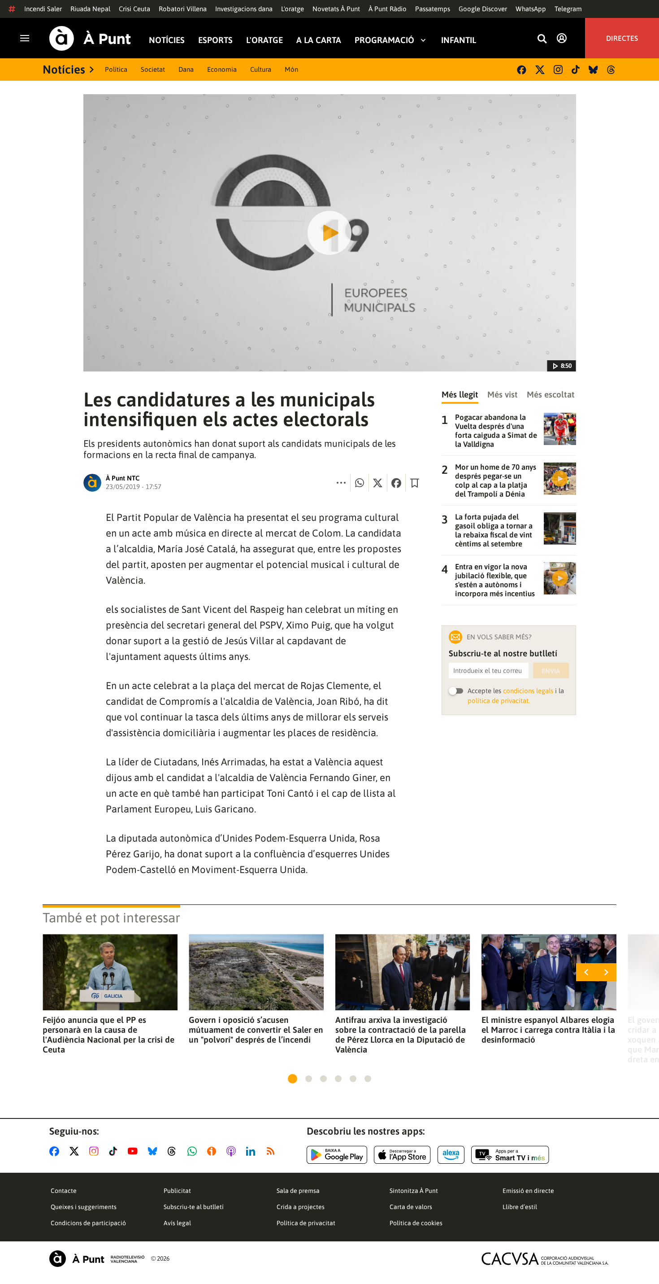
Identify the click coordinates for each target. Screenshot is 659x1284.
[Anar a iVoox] (213, 1151)
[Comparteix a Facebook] (396, 483)
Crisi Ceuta (134, 9)
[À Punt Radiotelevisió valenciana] (96, 1258)
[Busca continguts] (542, 39)
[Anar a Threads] (174, 1151)
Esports (215, 39)
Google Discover (483, 9)
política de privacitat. (499, 700)
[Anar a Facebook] (56, 1151)
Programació (384, 39)
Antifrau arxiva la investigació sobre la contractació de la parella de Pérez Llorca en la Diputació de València (400, 1034)
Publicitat (177, 1190)
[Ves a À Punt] (90, 38)
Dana (186, 69)
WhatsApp (531, 9)
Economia (222, 69)
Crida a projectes (301, 1206)
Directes (622, 38)
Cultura (260, 69)
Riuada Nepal (90, 9)
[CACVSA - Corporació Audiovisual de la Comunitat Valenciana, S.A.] (545, 1258)
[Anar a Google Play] (337, 1155)
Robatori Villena (183, 9)
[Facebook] (521, 69)
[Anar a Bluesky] (154, 1151)
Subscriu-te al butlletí (194, 1206)
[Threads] (611, 70)
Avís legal (177, 1223)
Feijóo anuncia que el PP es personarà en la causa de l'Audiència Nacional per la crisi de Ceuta (108, 1034)
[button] (292, 1078)
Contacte (64, 1190)
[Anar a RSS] (272, 1151)
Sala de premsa (298, 1190)
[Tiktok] (576, 69)
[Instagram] (558, 69)
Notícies (167, 39)
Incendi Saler (43, 9)
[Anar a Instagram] (95, 1151)
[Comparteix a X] (378, 483)
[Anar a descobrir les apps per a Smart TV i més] (510, 1155)
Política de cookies (416, 1223)
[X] (540, 70)
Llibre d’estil (520, 1206)
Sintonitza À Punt (414, 1190)
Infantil (458, 39)
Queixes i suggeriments (84, 1206)
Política (116, 69)
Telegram (568, 9)
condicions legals (528, 690)
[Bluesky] (593, 70)
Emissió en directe (528, 1190)
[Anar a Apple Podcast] (232, 1151)
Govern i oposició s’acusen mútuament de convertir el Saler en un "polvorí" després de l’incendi (256, 1029)
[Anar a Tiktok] (115, 1151)
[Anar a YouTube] (134, 1151)
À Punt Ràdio (388, 9)
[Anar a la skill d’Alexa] (451, 1155)
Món (291, 69)
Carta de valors (411, 1206)
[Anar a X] (75, 1151)
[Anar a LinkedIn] (252, 1151)
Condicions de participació (88, 1223)
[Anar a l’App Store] (402, 1155)
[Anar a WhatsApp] (193, 1151)
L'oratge (292, 9)
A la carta (318, 39)
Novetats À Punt (336, 9)
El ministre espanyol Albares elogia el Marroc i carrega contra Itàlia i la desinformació (548, 1029)
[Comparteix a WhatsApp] (360, 483)
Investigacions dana (244, 9)
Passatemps (432, 9)
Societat (153, 69)
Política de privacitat (306, 1223)
